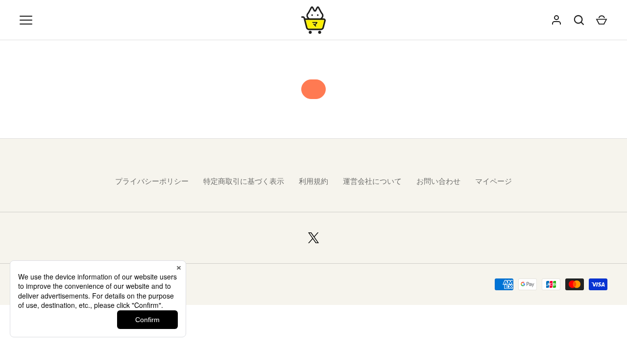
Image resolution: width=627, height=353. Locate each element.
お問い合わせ (438, 181)
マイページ (493, 181)
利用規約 (313, 181)
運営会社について (372, 181)
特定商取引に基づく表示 (243, 181)
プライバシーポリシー (152, 181)
